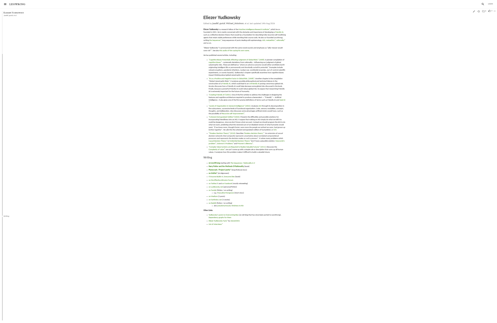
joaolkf (6, 15)
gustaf (11, 15)
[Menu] (5, 4)
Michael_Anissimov (235, 23)
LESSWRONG (17, 4)
